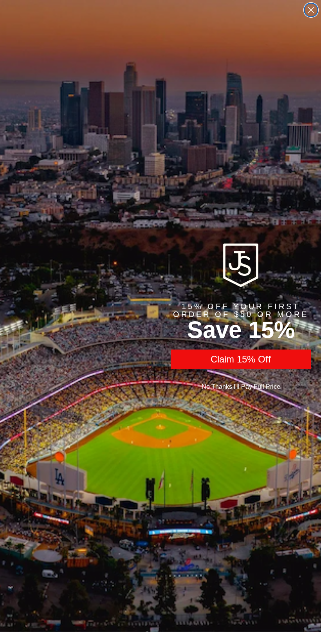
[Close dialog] (311, 10)
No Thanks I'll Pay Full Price (241, 386)
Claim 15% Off (241, 359)
